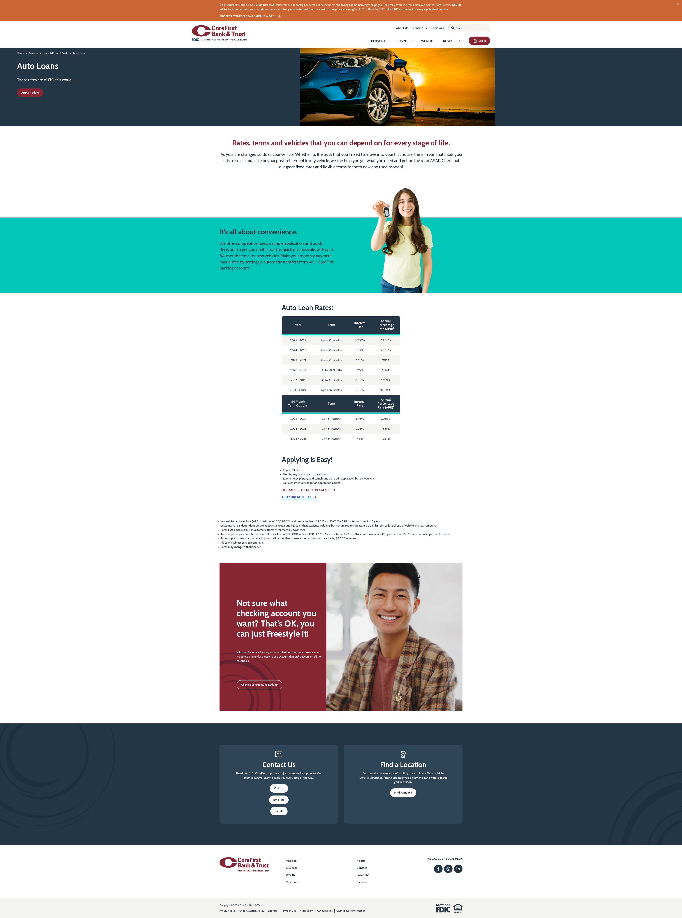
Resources (452, 41)
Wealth (427, 41)
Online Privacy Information (351, 910)
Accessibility (306, 910)
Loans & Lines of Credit (55, 53)
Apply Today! (30, 92)
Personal (379, 41)
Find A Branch (403, 792)
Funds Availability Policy (251, 910)
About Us (402, 28)
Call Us (279, 811)
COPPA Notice (325, 910)
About (361, 860)
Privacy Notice (227, 910)
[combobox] (469, 28)
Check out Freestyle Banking (261, 686)
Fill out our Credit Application (306, 490)
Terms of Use (288, 910)
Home (20, 53)
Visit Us (279, 788)
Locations (437, 28)
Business (404, 41)
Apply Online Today (296, 497)
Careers (361, 882)
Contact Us (420, 28)
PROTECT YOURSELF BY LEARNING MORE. (248, 16)
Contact (362, 868)
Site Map (272, 910)
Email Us (281, 801)
